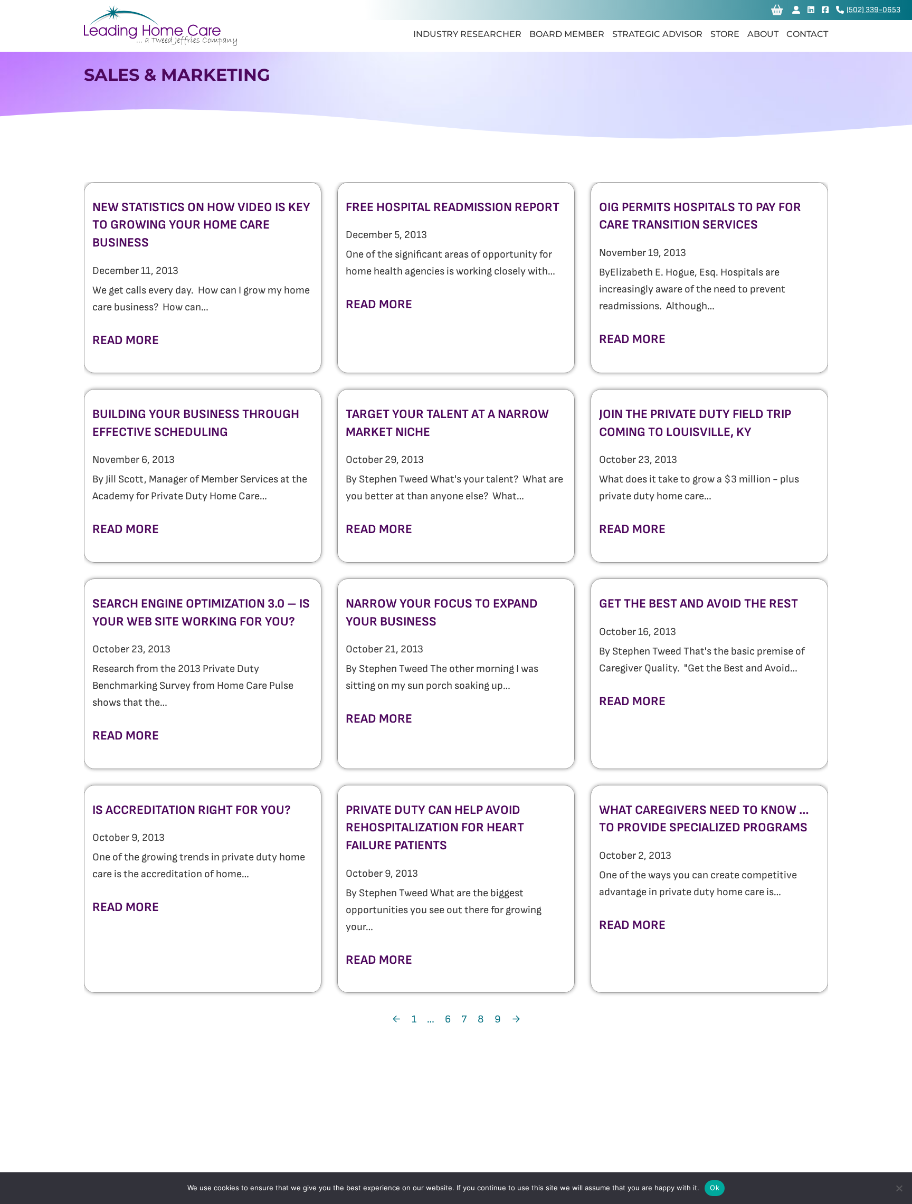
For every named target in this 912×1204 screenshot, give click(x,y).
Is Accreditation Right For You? (191, 810)
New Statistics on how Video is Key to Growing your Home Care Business (201, 225)
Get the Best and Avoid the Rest (698, 603)
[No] (899, 1188)
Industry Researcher (467, 34)
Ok (714, 1187)
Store (724, 34)
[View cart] (777, 10)
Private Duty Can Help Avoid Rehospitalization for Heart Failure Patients (435, 827)
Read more (125, 340)
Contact (807, 34)
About (762, 34)
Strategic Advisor (657, 34)
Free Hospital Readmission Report (452, 207)
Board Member (566, 34)
